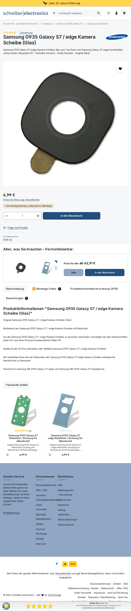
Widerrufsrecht (66, 524)
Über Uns (41, 543)
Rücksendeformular (46, 485)
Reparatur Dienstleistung (43, 516)
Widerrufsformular (67, 519)
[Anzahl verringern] (6, 216)
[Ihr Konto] (116, 13)
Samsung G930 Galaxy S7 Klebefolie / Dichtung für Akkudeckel (23, 438)
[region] (65, 123)
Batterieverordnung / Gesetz (83, 588)
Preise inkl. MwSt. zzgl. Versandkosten (21, 200)
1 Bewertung (26, 32)
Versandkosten (63, 573)
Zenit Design (54, 595)
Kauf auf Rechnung (41, 531)
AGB (60, 485)
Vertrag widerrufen (63, 512)
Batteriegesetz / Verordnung (65, 492)
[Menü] (108, 13)
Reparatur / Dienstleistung (101, 597)
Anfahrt (39, 524)
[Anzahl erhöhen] (38, 216)
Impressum (63, 505)
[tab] (15, 288)
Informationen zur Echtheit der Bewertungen (98, 607)
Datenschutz (64, 499)
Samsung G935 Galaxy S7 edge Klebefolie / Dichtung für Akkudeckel (65, 438)
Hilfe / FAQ (41, 490)
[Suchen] (98, 13)
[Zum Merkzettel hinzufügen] (120, 68)
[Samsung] (117, 40)
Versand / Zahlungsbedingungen (48, 497)
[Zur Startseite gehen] (25, 13)
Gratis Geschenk (41, 507)
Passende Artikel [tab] (17, 384)
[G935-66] (65, 123)
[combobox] (76, 13)
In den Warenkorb (71, 215)
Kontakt (40, 538)
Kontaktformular (11, 513)
